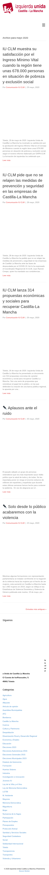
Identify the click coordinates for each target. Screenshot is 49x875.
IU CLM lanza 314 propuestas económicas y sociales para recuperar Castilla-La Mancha (23, 301)
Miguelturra (7, 807)
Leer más (6, 160)
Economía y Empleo (11, 740)
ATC (4, 714)
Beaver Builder (24, 871)
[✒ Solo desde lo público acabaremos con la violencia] (24, 549)
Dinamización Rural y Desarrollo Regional (20, 736)
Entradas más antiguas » (36, 609)
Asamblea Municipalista (12, 710)
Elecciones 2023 (9, 747)
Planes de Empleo (10, 821)
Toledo (5, 847)
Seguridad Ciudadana (12, 836)
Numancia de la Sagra (12, 814)
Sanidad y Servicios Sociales (14, 832)
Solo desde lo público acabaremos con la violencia (24, 512)
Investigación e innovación (13, 777)
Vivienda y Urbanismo (12, 858)
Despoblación (8, 732)
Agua (5, 699)
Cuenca (6, 725)
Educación (7, 744)
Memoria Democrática (12, 803)
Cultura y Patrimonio (11, 729)
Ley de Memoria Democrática (15, 788)
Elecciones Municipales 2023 (15, 758)
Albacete (6, 703)
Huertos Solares (9, 769)
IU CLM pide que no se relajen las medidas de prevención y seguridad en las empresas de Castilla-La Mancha (23, 186)
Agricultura (7, 695)
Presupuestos (8, 825)
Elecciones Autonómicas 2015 (15, 751)
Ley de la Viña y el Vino (12, 784)
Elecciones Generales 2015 (14, 755)
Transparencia (9, 851)
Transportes (8, 855)
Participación (8, 818)
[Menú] (43, 25)
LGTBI (5, 792)
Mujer (5, 810)
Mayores (6, 799)
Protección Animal (10, 829)
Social (5, 840)
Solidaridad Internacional (13, 844)
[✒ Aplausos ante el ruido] (24, 445)
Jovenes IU (7, 781)
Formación (7, 766)
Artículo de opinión (10, 706)
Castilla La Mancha (10, 721)
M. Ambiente (8, 795)
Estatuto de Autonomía (12, 762)
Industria (6, 773)
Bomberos (7, 717)
